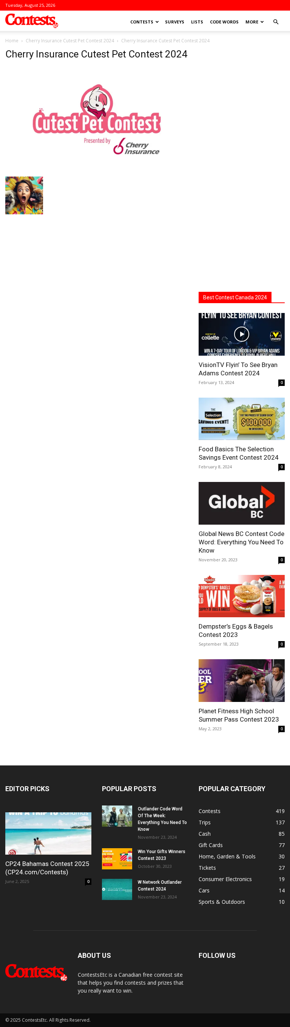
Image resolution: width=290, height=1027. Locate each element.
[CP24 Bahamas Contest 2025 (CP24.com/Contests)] (48, 833)
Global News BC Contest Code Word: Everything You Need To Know (241, 542)
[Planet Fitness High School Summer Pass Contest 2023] (242, 680)
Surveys (174, 22)
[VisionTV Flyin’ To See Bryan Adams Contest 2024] (242, 334)
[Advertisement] (241, 161)
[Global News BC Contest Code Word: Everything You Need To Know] (242, 503)
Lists (197, 22)
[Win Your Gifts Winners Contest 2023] (117, 858)
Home (12, 40)
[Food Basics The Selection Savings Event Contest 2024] (242, 419)
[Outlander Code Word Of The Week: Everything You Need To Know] (117, 816)
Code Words (224, 22)
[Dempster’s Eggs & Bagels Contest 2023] (242, 596)
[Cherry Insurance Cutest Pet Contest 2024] (96, 169)
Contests (141, 22)
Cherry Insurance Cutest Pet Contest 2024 (70, 40)
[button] (276, 22)
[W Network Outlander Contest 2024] (117, 889)
